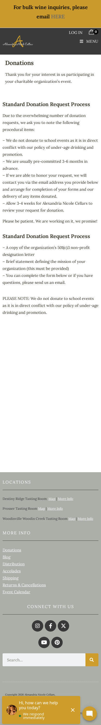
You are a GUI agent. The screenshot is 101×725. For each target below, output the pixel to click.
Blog (6, 556)
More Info (65, 499)
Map (51, 499)
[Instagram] (37, 626)
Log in (75, 32)
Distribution (14, 563)
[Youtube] (44, 642)
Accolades (12, 570)
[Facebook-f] (50, 626)
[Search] (91, 659)
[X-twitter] (63, 626)
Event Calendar (16, 591)
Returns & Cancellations (24, 584)
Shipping (10, 577)
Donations (12, 550)
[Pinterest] (57, 642)
